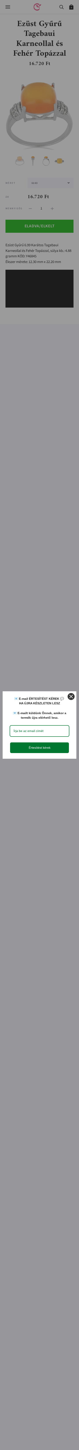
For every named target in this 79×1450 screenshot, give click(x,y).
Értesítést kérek (39, 747)
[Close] (71, 696)
